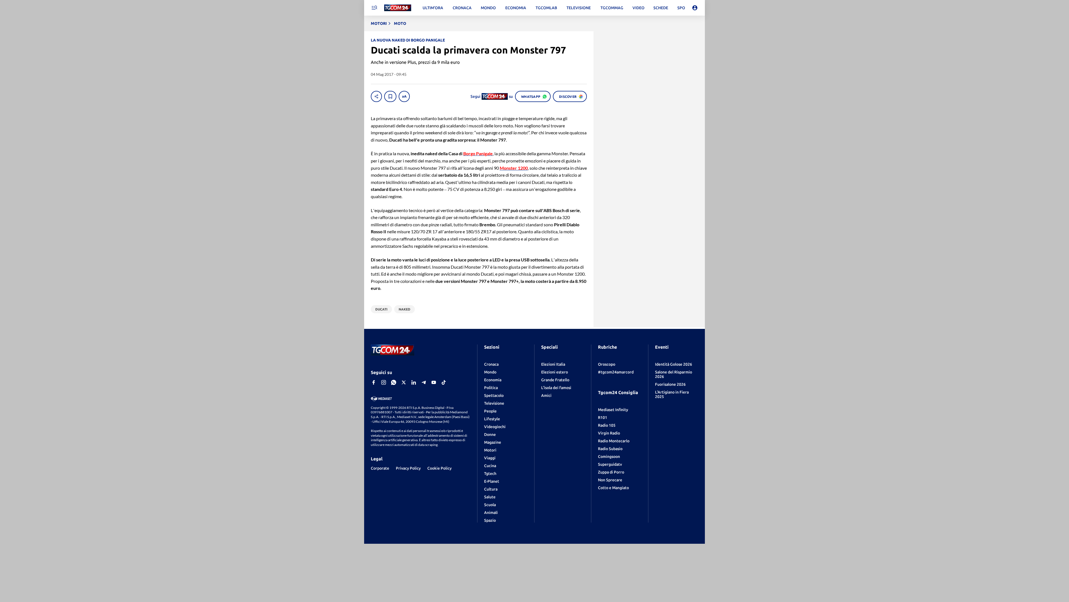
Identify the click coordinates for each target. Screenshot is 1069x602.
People (490, 411)
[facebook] (373, 382)
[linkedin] (413, 382)
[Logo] (397, 7)
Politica (491, 387)
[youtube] (434, 382)
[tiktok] (444, 382)
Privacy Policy (408, 468)
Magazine (492, 442)
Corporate (380, 468)
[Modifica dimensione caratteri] (404, 96)
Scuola (490, 505)
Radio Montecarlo (613, 441)
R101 (602, 417)
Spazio (490, 520)
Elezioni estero (554, 372)
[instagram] (383, 382)
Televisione (494, 403)
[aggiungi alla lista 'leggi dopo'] (390, 96)
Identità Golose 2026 (673, 364)
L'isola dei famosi (556, 387)
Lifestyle (492, 419)
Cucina (490, 465)
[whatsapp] (393, 382)
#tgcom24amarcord (616, 372)
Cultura (490, 489)
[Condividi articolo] (376, 96)
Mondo (490, 372)
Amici (546, 395)
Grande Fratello (555, 380)
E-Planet (491, 481)
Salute (490, 497)
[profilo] (695, 7)
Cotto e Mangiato (613, 488)
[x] (403, 382)
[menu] (374, 7)
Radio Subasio (610, 448)
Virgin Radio (609, 433)
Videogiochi (495, 426)
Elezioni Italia (553, 364)
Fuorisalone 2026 (670, 384)
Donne (490, 434)
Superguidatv (610, 464)
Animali (491, 512)
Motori (490, 450)
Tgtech (490, 473)
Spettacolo (494, 395)
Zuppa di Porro (611, 472)
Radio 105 (607, 425)
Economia (492, 380)
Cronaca (491, 364)
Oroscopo (606, 364)
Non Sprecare (610, 480)
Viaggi (490, 458)
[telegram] (423, 382)
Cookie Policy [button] (439, 468)
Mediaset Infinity (613, 409)
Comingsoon (609, 456)
